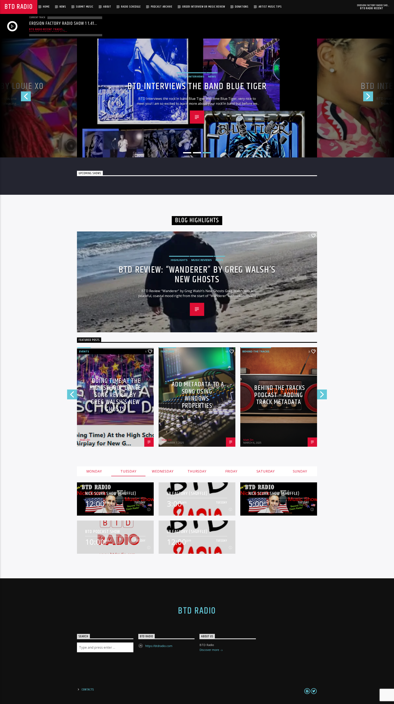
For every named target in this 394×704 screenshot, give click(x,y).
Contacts (88, 689)
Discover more (209, 650)
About (107, 6)
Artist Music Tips (270, 6)
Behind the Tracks (255, 351)
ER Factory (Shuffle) (187, 493)
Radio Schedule (131, 6)
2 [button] (197, 152)
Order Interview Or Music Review (203, 6)
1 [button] (187, 152)
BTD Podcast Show (102, 531)
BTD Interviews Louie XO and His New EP (197, 87)
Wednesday (162, 471)
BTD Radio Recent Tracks (46, 29)
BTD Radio (19, 7)
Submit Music (84, 6)
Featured (167, 351)
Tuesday (128, 471)
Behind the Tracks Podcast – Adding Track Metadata (279, 395)
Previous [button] (15, 98)
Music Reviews (201, 260)
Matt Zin (85, 440)
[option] (197, 98)
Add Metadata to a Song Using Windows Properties (198, 395)
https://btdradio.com (158, 646)
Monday (94, 471)
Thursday (197, 471)
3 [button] (207, 152)
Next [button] (378, 98)
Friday (231, 471)
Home (46, 6)
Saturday (266, 471)
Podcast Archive (161, 6)
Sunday (300, 471)
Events (84, 351)
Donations (242, 6)
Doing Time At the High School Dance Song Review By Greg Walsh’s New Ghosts (115, 395)
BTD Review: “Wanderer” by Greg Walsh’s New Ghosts (197, 274)
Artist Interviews (191, 76)
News (63, 6)
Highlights (179, 260)
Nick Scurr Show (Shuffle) (110, 493)
